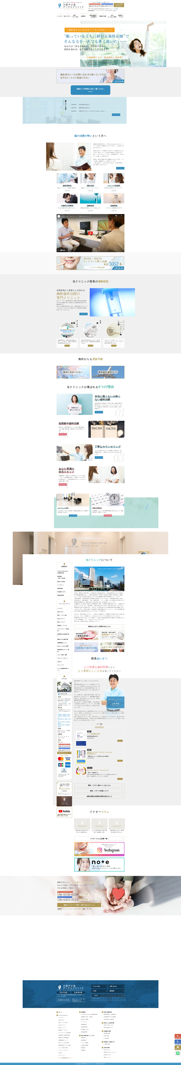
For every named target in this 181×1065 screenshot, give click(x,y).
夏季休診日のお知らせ (84, 107)
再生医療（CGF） (61, 591)
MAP (66, 702)
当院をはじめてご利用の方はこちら (99, 626)
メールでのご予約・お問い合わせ (118, 5)
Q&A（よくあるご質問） (112, 16)
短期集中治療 (102, 16)
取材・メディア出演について (99, 791)
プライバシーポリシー (62, 658)
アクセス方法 (96, 986)
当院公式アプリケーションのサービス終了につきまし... (92, 111)
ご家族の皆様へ (107, 1044)
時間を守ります (107, 1054)
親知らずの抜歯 (61, 581)
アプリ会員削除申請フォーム (63, 669)
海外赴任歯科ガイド (108, 1027)
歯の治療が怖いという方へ (88, 1035)
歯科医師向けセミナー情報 (63, 650)
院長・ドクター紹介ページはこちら (99, 785)
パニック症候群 (84, 1042)
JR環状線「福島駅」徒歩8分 (64, 714)
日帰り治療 (106, 1035)
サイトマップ (60, 665)
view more (115, 114)
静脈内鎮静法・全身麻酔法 (93, 16)
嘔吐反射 (83, 1037)
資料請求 (112, 991)
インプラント (60, 585)
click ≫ (90, 90)
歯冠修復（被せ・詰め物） (61, 577)
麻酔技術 (83, 1047)
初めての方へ (67, 16)
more (67, 190)
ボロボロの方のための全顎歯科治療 (62, 572)
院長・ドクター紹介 (75, 16)
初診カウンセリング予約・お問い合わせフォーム (79, 905)
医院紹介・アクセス (121, 16)
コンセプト (60, 16)
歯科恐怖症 (83, 1040)
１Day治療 (106, 1038)
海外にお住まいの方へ (109, 1025)
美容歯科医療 (60, 595)
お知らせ (59, 661)
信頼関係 (83, 1050)
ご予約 (94, 991)
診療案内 (83, 16)
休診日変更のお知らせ (84, 104)
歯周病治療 (60, 588)
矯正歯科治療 (84, 1027)
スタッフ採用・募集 (62, 654)
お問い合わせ (113, 986)
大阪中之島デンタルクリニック (88, 1063)
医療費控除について (62, 642)
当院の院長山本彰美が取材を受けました (99, 796)
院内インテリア (61, 622)
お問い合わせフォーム (63, 752)
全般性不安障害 (84, 1045)
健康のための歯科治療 (62, 639)
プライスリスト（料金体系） (63, 629)
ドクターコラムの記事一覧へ (99, 838)
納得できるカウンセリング (110, 1052)
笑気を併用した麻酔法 (109, 1019)
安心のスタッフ (61, 618)
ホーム (60, 1012)
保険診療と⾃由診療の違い (63, 635)
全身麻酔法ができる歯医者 (110, 1016)
